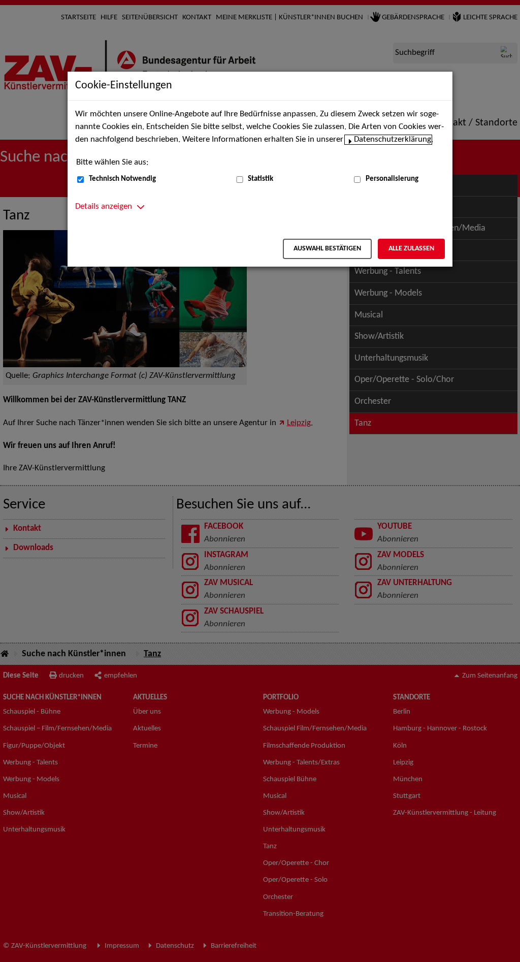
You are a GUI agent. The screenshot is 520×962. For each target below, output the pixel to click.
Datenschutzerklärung (392, 140)
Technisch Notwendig (122, 179)
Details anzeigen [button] (103, 207)
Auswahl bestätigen (327, 248)
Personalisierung (392, 179)
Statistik (260, 179)
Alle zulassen (411, 248)
